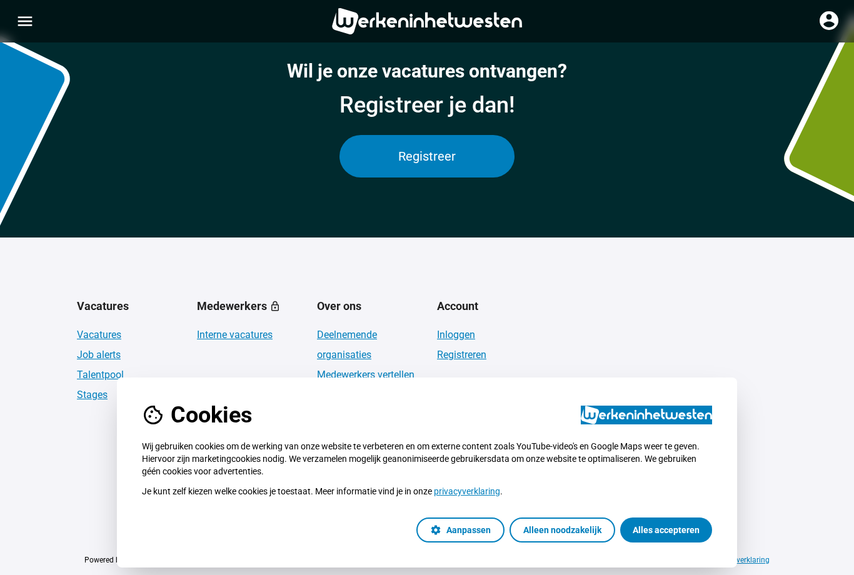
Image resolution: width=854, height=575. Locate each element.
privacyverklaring (467, 491)
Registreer (427, 156)
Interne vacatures (235, 335)
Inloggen (456, 335)
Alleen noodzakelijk (562, 530)
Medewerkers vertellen (365, 375)
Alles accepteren (666, 530)
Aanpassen (460, 530)
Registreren (461, 355)
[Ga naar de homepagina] (427, 21)
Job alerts (99, 355)
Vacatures (99, 335)
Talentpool (100, 375)
